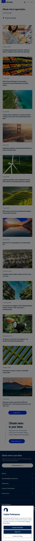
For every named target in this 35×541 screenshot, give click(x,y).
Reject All (17, 531)
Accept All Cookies (17, 527)
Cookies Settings (18, 536)
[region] (17, 523)
